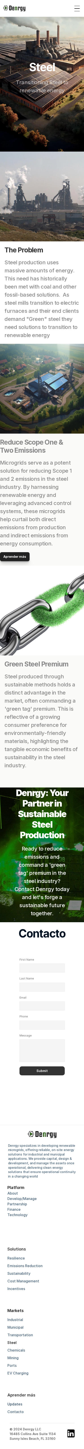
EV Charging (17, 1373)
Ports (12, 1365)
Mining (13, 1358)
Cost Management (23, 1281)
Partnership (17, 1204)
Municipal (15, 1327)
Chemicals (16, 1350)
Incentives (16, 1288)
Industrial (15, 1319)
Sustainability (18, 1273)
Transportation (20, 1335)
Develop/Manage (22, 1198)
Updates (14, 1404)
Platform (15, 1187)
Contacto (15, 1411)
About (12, 1193)
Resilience (16, 1258)
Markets (15, 1310)
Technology (17, 1215)
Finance (14, 1209)
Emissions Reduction (25, 1266)
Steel (12, 1342)
